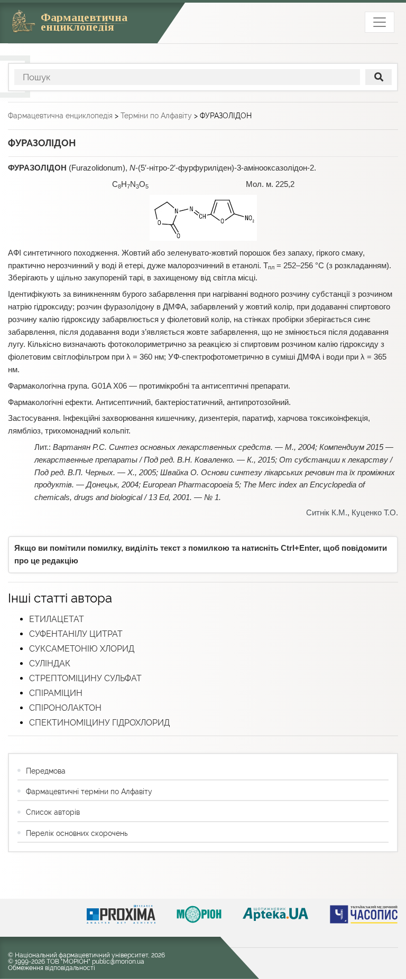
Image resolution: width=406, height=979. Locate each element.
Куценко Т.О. (375, 513)
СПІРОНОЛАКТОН (65, 708)
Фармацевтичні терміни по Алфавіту (89, 791)
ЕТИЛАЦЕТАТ (56, 619)
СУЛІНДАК (49, 663)
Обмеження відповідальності (51, 968)
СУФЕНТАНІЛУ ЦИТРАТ (76, 634)
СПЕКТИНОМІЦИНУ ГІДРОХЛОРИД (99, 723)
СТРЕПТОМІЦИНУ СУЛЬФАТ (85, 678)
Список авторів (53, 812)
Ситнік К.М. (326, 513)
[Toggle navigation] (379, 22)
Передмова (46, 771)
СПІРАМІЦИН (55, 693)
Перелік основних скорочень (76, 833)
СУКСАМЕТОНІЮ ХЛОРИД (81, 649)
